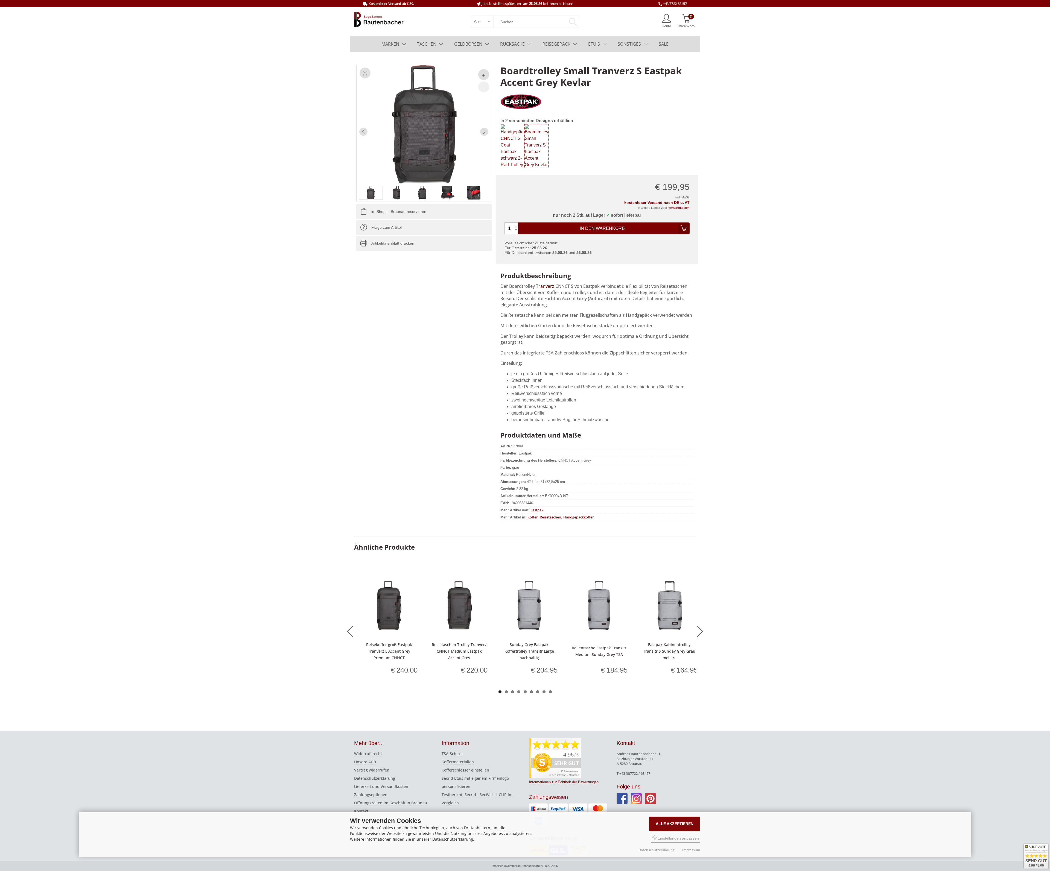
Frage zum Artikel (386, 227)
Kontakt (361, 811)
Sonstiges (629, 44)
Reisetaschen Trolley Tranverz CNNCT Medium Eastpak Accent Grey (459, 651)
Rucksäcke (512, 44)
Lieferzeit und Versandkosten (381, 786)
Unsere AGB (365, 761)
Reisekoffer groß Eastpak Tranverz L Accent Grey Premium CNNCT (389, 651)
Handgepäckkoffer (578, 516)
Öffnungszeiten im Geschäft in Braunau (390, 802)
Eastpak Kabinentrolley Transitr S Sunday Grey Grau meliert (669, 651)
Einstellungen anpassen (678, 838)
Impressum (691, 849)
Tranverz (545, 286)
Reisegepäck (556, 44)
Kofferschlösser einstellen (465, 770)
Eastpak (536, 509)
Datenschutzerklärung (374, 778)
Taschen (426, 44)
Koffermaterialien (458, 761)
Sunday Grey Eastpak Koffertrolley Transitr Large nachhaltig (529, 651)
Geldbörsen (468, 44)
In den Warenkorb (602, 228)
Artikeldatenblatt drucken (392, 243)
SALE (664, 44)
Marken (390, 44)
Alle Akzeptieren (674, 824)
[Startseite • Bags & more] (379, 19)
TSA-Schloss (452, 753)
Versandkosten (679, 208)
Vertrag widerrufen (371, 770)
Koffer (532, 516)
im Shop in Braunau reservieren (398, 211)
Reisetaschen (550, 516)
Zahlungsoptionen (370, 794)
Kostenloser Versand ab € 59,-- (392, 3)
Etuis (594, 44)
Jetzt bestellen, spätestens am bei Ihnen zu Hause (527, 3)
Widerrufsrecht (368, 753)
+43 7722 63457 (675, 3)
